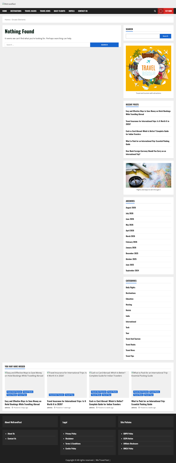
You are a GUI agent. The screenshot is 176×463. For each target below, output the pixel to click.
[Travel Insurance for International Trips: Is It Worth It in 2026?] (67, 384)
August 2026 (131, 207)
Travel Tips (130, 355)
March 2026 (130, 236)
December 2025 (132, 253)
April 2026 (130, 230)
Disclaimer (69, 438)
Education (129, 298)
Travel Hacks (30, 10)
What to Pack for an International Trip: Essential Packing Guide (148, 402)
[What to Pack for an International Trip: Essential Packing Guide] (151, 384)
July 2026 (129, 213)
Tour (127, 333)
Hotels (71, 10)
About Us (11, 433)
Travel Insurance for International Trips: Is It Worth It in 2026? (66, 402)
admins (7, 408)
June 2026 (130, 219)
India (128, 316)
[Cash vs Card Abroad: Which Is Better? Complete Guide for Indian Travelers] (109, 384)
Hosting (129, 304)
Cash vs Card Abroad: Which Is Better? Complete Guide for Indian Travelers (106, 402)
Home (4, 10)
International (131, 321)
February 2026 (131, 241)
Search (129, 29)
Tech (127, 327)
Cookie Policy (70, 448)
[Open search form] (155, 11)
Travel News (45, 10)
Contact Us (83, 10)
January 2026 (131, 247)
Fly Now (168, 10)
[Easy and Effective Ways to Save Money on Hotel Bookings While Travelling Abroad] (25, 384)
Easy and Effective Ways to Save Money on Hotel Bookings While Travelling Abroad (23, 402)
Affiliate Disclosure (130, 443)
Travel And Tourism (133, 338)
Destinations (15, 10)
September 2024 (132, 270)
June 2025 (130, 264)
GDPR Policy (128, 433)
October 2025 (131, 259)
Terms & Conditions (73, 443)
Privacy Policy (70, 433)
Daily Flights (59, 10)
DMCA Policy (128, 448)
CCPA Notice (128, 438)
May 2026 (129, 224)
